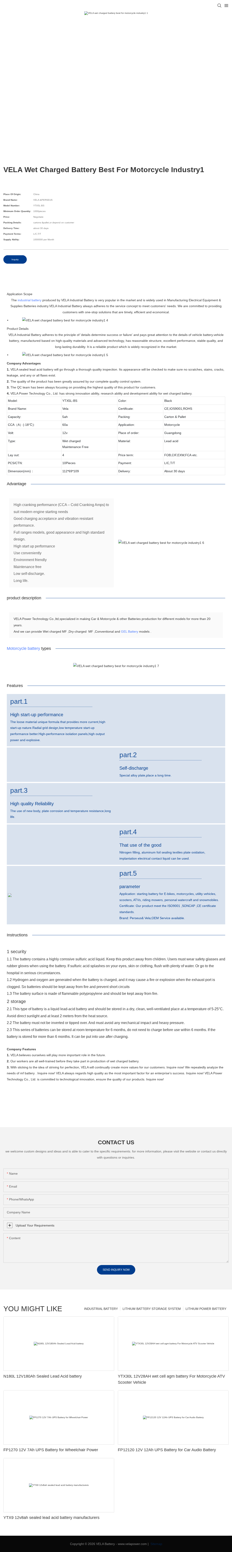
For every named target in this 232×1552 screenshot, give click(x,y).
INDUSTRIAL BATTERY (101, 1309)
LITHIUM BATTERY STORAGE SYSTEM (152, 1309)
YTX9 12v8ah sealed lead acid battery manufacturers (51, 1517)
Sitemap (156, 1544)
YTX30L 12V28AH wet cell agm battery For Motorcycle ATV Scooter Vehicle (171, 1379)
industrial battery (29, 300)
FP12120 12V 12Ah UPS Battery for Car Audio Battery (167, 1450)
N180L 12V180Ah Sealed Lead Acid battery (42, 1376)
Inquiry (15, 259)
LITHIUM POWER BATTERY (206, 1309)
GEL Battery (129, 631)
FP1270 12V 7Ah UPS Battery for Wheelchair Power (50, 1450)
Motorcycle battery (23, 648)
